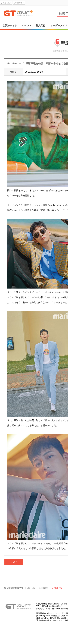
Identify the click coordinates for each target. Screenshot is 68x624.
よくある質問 (6, 3)
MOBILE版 (57, 588)
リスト (14, 561)
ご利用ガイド (19, 3)
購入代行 (40, 25)
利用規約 (43, 588)
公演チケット (10, 25)
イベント (26, 25)
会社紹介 (31, 588)
